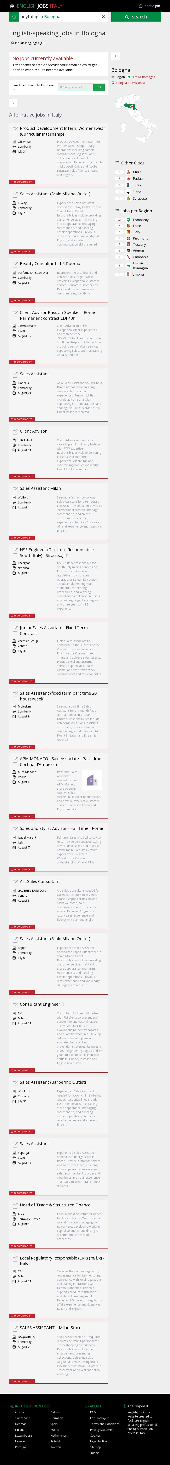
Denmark (21, 1424)
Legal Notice (98, 1441)
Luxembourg (23, 1435)
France (55, 1430)
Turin (136, 185)
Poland (55, 1441)
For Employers (99, 1418)
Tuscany (139, 244)
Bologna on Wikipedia (130, 83)
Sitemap (95, 1447)
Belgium (55, 1412)
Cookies (95, 1435)
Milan (137, 172)
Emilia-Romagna (144, 77)
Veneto (138, 250)
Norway (20, 1441)
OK (99, 87)
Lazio (137, 226)
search (139, 16)
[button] (27, 43)
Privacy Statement (102, 1430)
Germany (56, 1418)
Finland (19, 1430)
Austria (19, 1412)
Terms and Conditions (105, 1424)
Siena (137, 192)
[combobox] (64, 16)
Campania (140, 257)
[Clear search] (103, 16)
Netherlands (58, 1435)
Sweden (55, 1447)
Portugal (20, 1447)
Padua (138, 178)
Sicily (136, 232)
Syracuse (140, 198)
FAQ (93, 1412)
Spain (54, 1424)
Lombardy (141, 220)
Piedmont (140, 238)
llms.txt (95, 1453)
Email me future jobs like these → (33, 87)
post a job (152, 6)
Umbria (138, 274)
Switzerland (22, 1418)
